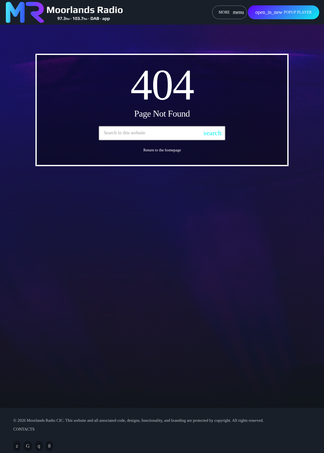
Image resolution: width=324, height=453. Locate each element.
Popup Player (283, 12)
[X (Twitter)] (17, 446)
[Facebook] (49, 446)
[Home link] (64, 12)
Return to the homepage (162, 150)
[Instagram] (39, 446)
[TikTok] (27, 446)
